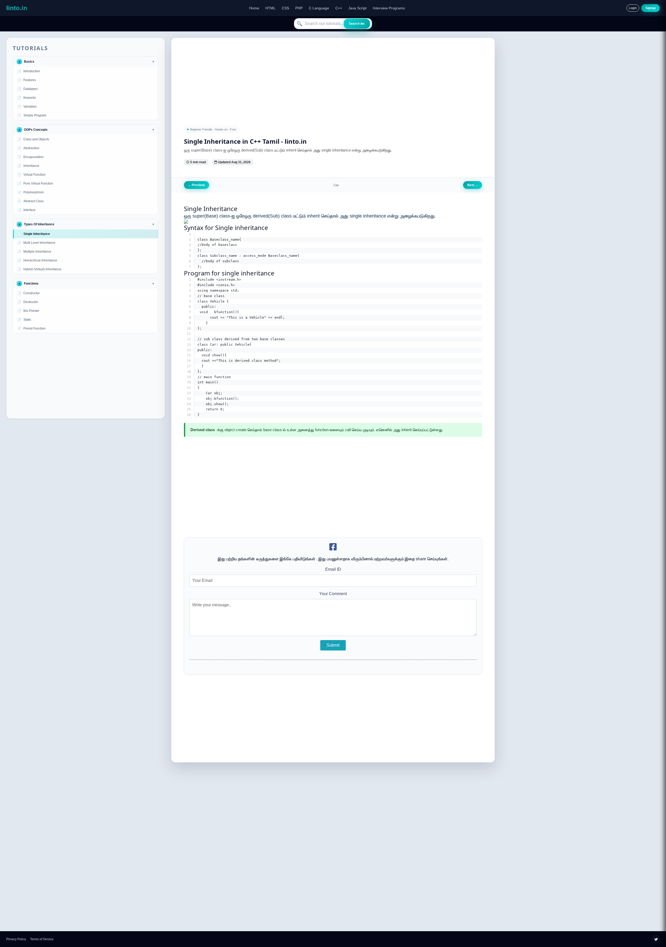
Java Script (357, 8)
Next (472, 185)
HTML (270, 8)
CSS (285, 8)
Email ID (333, 569)
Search (357, 23)
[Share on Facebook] (333, 547)
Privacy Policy (16, 939)
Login (633, 8)
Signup (650, 8)
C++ (338, 8)
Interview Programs (389, 8)
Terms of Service (42, 939)
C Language (319, 8)
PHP (299, 8)
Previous (196, 185)
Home (254, 8)
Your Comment (333, 593)
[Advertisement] (85, 375)
